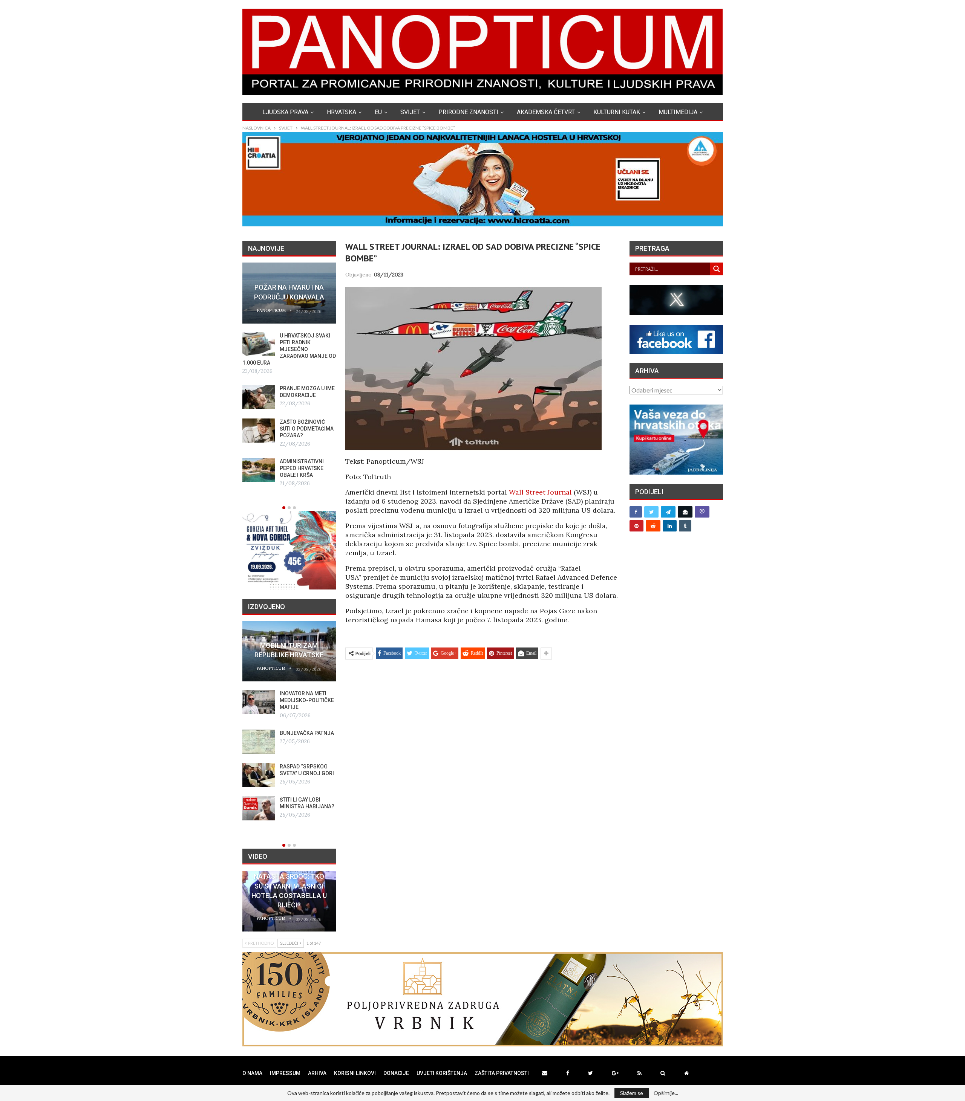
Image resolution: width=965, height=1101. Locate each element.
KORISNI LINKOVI (355, 1073)
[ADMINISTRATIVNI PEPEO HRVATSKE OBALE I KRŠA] (258, 470)
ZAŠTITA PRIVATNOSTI (502, 1073)
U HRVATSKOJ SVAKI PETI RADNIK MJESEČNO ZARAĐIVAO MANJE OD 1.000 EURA (289, 349)
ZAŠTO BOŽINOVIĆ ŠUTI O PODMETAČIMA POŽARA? (307, 428)
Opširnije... (666, 1093)
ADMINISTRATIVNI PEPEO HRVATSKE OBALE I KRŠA (302, 468)
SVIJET (410, 112)
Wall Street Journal (540, 492)
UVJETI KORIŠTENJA (442, 1073)
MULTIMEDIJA (678, 112)
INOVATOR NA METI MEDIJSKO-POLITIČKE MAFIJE (307, 700)
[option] (289, 375)
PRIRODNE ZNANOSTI (468, 112)
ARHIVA (317, 1073)
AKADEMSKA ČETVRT (546, 112)
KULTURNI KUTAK (616, 112)
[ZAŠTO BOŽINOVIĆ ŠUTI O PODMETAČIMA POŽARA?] (258, 430)
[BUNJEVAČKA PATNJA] (258, 742)
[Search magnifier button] (716, 269)
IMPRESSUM (285, 1073)
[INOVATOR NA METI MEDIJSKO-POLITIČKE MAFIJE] (258, 702)
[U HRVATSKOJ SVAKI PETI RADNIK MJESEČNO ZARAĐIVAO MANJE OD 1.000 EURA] (258, 344)
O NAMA (252, 1073)
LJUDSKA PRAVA (285, 112)
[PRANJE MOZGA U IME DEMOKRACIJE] (258, 397)
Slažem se (631, 1093)
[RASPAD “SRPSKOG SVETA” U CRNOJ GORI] (258, 775)
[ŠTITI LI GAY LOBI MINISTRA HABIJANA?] (258, 808)
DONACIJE (396, 1073)
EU (378, 112)
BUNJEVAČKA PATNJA (307, 733)
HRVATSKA (341, 112)
